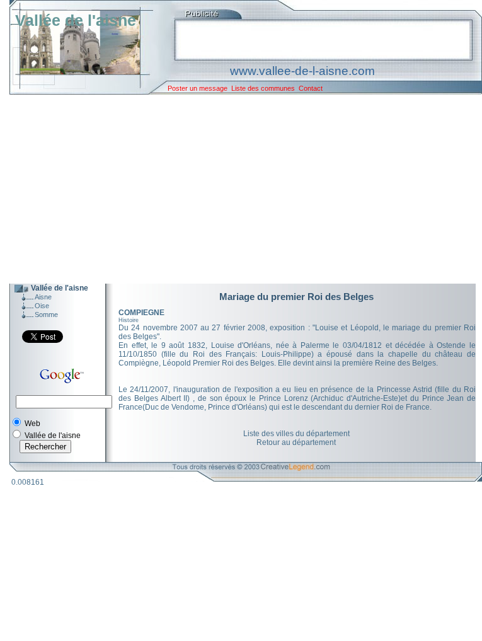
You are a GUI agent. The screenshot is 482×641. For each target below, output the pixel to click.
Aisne (43, 297)
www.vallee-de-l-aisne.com (302, 71)
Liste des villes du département (296, 433)
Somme (46, 314)
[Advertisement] (236, 189)
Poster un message (197, 88)
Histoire (128, 320)
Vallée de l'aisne (75, 20)
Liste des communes (263, 88)
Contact (311, 88)
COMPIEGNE (141, 312)
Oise (42, 305)
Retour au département (296, 442)
